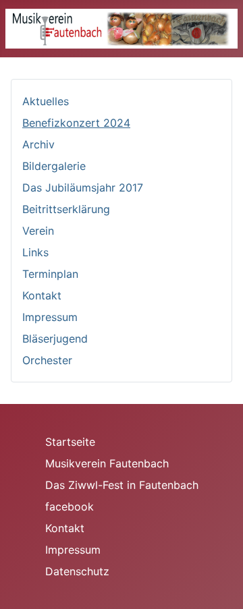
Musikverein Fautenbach (107, 463)
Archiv (38, 144)
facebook (69, 506)
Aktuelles (45, 101)
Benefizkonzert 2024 (76, 122)
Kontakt (41, 295)
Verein (38, 230)
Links (35, 252)
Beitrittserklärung (66, 209)
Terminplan (50, 274)
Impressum (50, 317)
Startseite (70, 441)
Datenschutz (77, 571)
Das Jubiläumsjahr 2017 (82, 187)
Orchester (47, 360)
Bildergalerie (54, 166)
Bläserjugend (55, 338)
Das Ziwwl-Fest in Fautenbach (121, 485)
